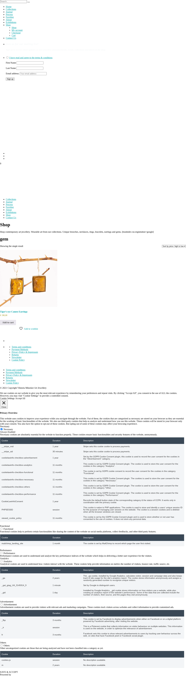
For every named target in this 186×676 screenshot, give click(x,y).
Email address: (13, 73)
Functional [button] (5, 526)
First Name (11, 63)
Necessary (8, 429)
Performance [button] (6, 550)
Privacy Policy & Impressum (25, 352)
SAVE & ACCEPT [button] (9, 672)
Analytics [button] (4, 558)
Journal (9, 12)
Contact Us (11, 38)
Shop (8, 25)
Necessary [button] (4, 426)
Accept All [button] (20, 398)
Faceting (10, 17)
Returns (15, 354)
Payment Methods (20, 349)
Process (9, 14)
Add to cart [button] (8, 322)
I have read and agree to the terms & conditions (30, 57)
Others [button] (3, 642)
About (9, 19)
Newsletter (17, 357)
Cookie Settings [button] (7, 398)
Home (8, 6)
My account (17, 30)
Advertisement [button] (6, 601)
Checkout (16, 33)
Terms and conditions (21, 347)
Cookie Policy (18, 360)
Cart (14, 35)
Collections (11, 9)
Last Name (11, 68)
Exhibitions (11, 22)
